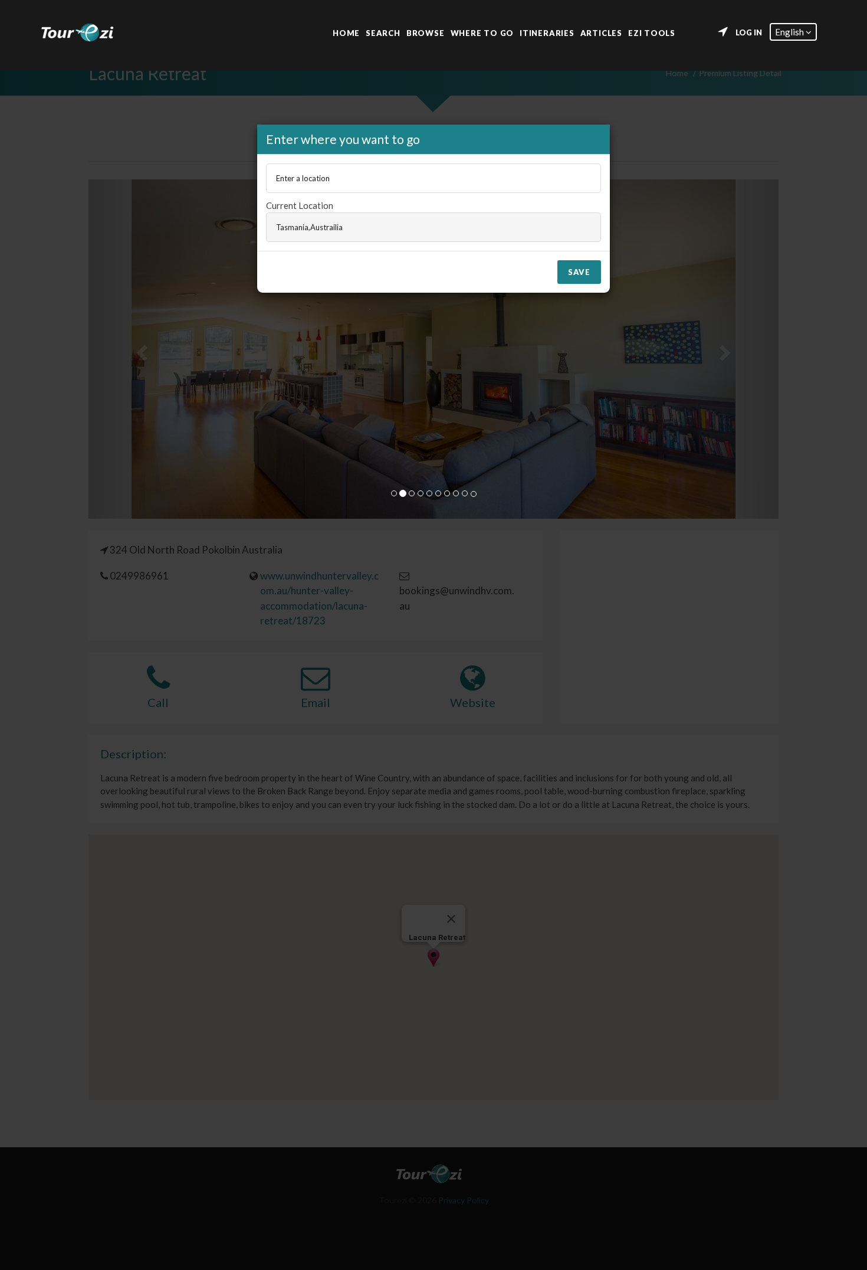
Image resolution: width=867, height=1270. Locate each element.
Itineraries (547, 32)
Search (383, 32)
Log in (748, 32)
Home (346, 32)
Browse (425, 32)
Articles (601, 32)
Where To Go (482, 32)
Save (579, 272)
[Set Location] (723, 32)
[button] (793, 32)
